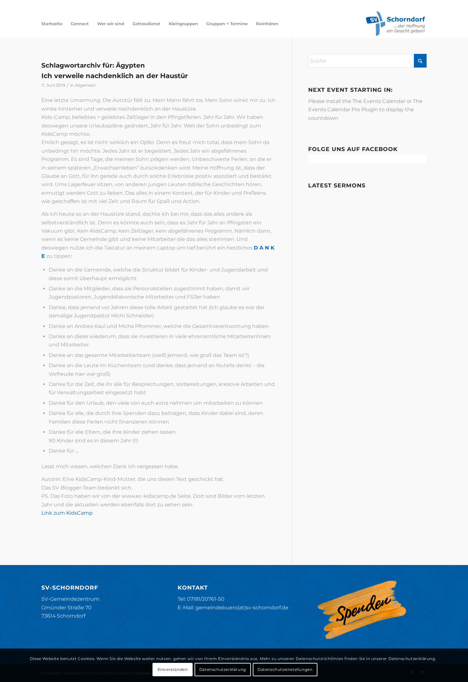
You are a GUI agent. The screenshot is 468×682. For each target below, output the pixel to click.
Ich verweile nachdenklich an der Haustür (114, 76)
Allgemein (85, 85)
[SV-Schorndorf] (395, 23)
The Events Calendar (378, 101)
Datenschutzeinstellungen (285, 669)
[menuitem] (52, 23)
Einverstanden (173, 669)
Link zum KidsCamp (67, 513)
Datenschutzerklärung (222, 669)
